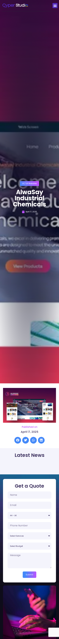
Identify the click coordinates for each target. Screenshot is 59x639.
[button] (54, 5)
